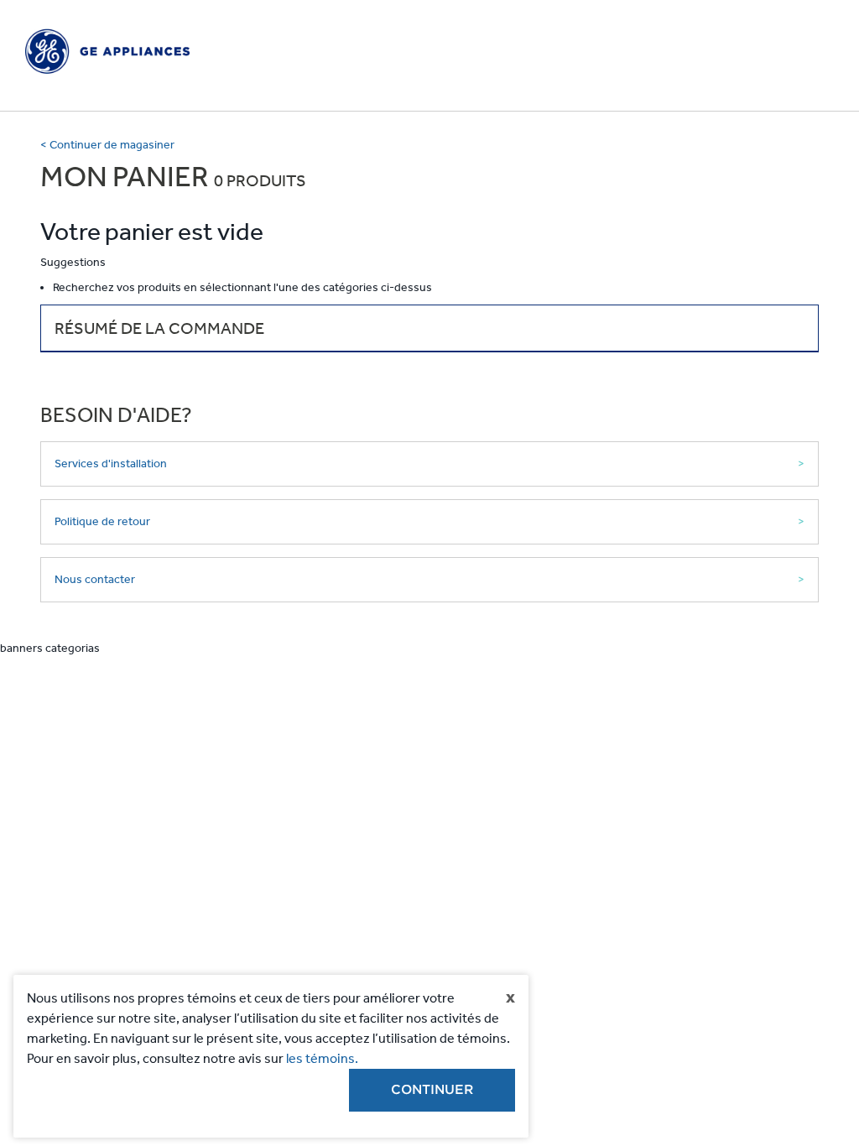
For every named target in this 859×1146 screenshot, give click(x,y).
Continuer (432, 1089)
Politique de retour (102, 521)
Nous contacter (95, 579)
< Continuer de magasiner (107, 145)
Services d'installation (111, 463)
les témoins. (322, 1058)
